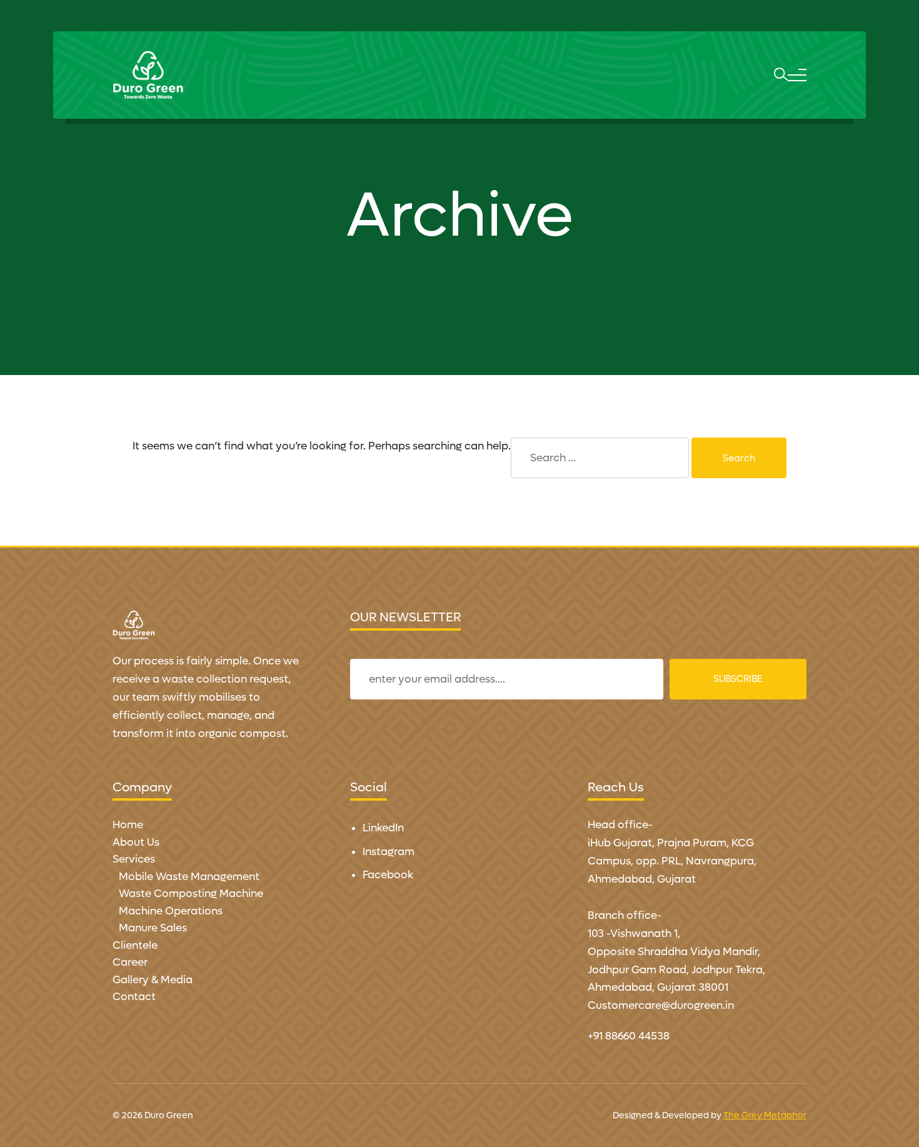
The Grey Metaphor (764, 1115)
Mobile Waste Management (189, 877)
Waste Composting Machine (191, 894)
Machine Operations (171, 911)
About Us (136, 842)
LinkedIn (383, 828)
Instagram (388, 852)
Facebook (388, 875)
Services (134, 859)
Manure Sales (153, 928)
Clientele (135, 946)
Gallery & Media (153, 980)
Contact (134, 997)
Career (130, 962)
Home (128, 825)
